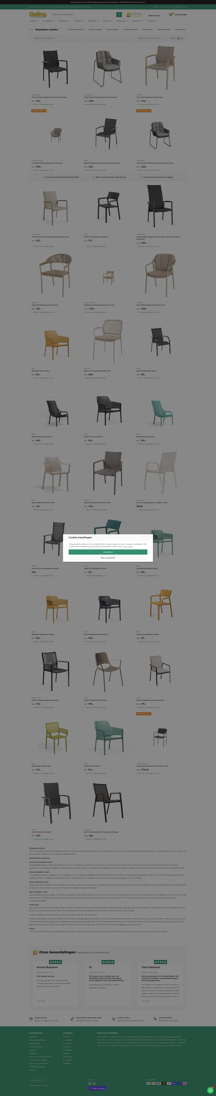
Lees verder (128, 546)
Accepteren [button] (108, 552)
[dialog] (108, 548)
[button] (108, 558)
